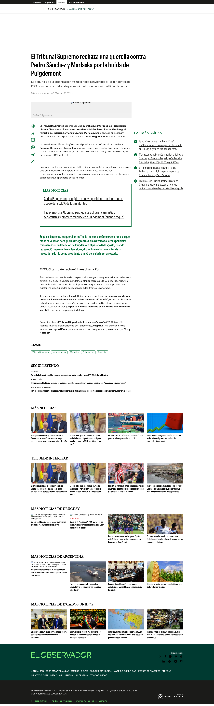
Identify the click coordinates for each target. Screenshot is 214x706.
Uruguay (37, 2)
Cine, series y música (101, 671)
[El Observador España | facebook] (165, 656)
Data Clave (56, 675)
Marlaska (74, 352)
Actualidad (75, 9)
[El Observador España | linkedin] (163, 661)
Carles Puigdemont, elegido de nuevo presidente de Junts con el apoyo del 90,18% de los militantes (69, 375)
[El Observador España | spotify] (169, 661)
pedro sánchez (59, 352)
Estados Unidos (76, 2)
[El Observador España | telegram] (175, 661)
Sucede (75, 671)
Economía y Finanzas (57, 671)
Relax (84, 671)
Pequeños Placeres (149, 671)
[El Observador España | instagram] (170, 656)
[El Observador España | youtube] (176, 656)
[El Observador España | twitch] (181, 661)
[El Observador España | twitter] (160, 656)
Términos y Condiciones (85, 701)
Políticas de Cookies (40, 701)
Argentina (49, 2)
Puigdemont (88, 352)
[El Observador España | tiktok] (181, 656)
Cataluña (102, 352)
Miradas (166, 671)
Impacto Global (39, 675)
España (61, 2)
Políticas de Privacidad (62, 701)
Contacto (103, 701)
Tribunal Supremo (40, 352)
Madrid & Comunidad (125, 671)
